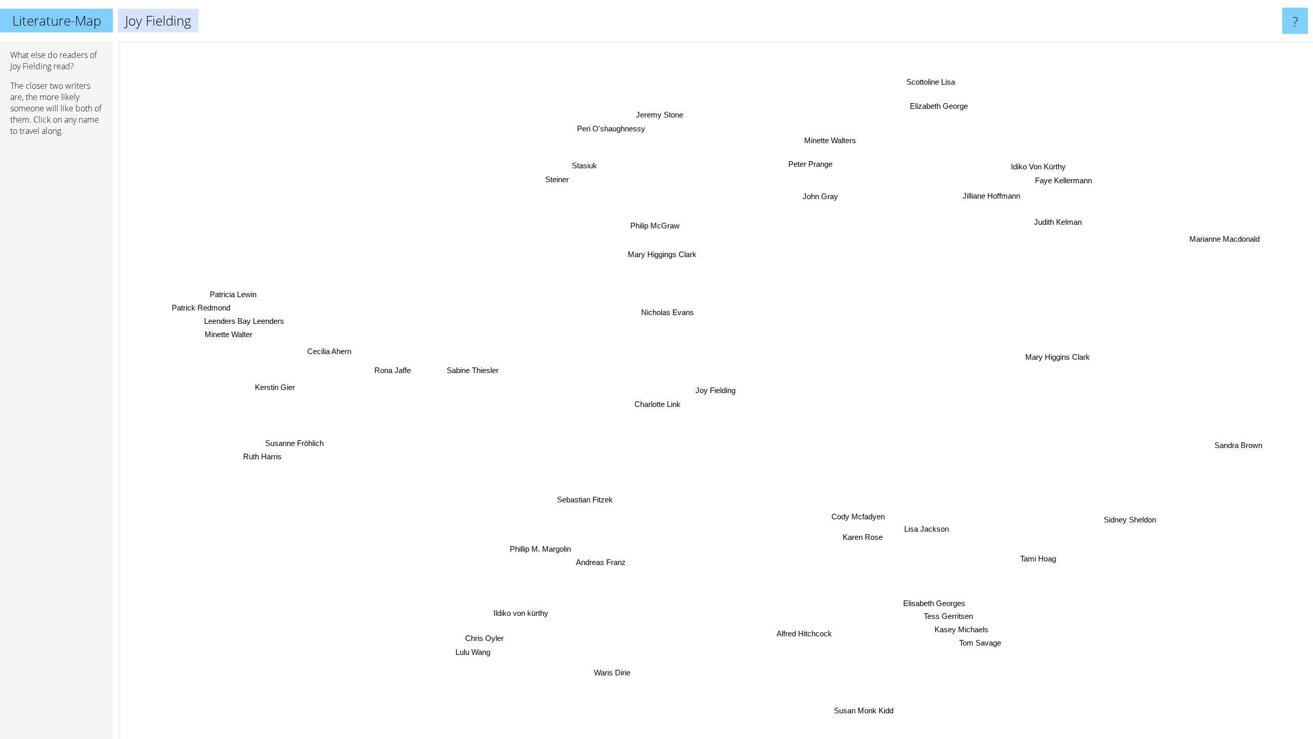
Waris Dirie (609, 672)
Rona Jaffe (391, 370)
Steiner (565, 177)
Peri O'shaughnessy (617, 127)
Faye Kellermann (1053, 176)
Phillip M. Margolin (540, 550)
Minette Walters (828, 140)
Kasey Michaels (953, 631)
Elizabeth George (935, 104)
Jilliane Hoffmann (989, 195)
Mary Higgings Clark (658, 254)
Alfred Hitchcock (791, 635)
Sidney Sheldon (1131, 518)
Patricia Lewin (232, 292)
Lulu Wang (483, 655)
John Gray (827, 197)
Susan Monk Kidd (870, 709)
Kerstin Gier (274, 389)
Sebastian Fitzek (588, 500)
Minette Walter (228, 332)
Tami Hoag (1042, 556)
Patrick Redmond (200, 305)
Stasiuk (593, 163)
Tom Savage (979, 644)
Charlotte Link (657, 403)
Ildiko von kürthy (517, 612)
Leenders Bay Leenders (245, 319)
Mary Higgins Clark (1059, 358)
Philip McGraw (660, 224)
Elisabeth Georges (911, 605)
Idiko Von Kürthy (1039, 163)
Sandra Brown (1238, 443)
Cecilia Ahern (329, 355)
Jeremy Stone (669, 113)
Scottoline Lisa (941, 85)
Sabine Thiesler (469, 373)
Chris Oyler (494, 641)
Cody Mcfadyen (852, 519)
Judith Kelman (1046, 214)
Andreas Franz (605, 563)
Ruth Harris (262, 458)
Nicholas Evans (669, 311)
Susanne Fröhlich (294, 444)
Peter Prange (819, 165)
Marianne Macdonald (1228, 243)
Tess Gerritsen (955, 618)
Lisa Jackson (925, 528)
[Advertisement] (56, 301)
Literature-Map (56, 20)
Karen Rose (860, 538)
